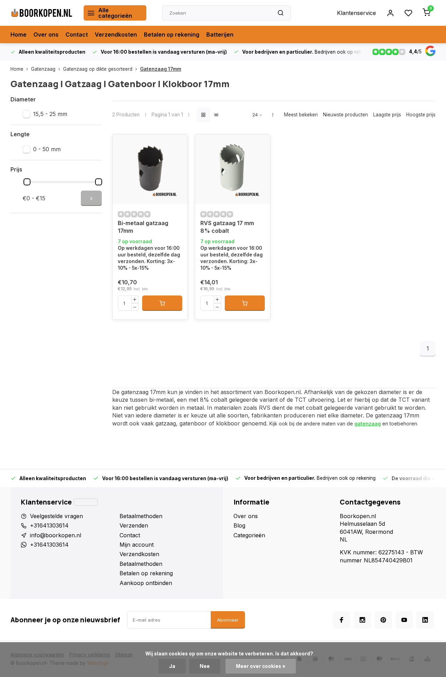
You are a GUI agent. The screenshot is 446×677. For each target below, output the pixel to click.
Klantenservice (356, 12)
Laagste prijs (387, 114)
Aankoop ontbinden (146, 582)
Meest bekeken (301, 114)
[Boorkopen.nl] (41, 12)
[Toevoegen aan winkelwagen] (162, 303)
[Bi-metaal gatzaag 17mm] (150, 169)
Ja (172, 666)
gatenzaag (367, 423)
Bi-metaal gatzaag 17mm (143, 227)
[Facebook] (341, 620)
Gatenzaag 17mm (160, 69)
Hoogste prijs (421, 114)
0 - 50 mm (47, 149)
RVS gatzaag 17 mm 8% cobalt (227, 227)
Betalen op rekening (171, 34)
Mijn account (137, 544)
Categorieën (249, 535)
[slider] (27, 181)
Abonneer (228, 620)
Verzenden (134, 525)
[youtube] (404, 620)
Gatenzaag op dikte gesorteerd (97, 69)
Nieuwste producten (345, 114)
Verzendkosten (116, 34)
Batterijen (219, 34)
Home (18, 34)
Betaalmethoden (141, 516)
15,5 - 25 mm (50, 113)
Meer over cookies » (260, 666)
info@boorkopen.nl (55, 535)
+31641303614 (49, 525)
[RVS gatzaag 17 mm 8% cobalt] (232, 169)
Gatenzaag (43, 69)
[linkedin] (425, 620)
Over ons (46, 34)
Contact (77, 34)
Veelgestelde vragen (56, 516)
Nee (205, 666)
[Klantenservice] (86, 502)
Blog (239, 525)
